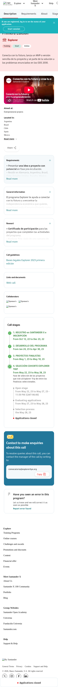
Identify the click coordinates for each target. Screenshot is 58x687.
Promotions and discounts (14, 550)
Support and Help (41, 667)
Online (26, 46)
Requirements (28, 13)
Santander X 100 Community (16, 587)
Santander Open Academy (15, 612)
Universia (7, 618)
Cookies (28, 667)
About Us (7, 581)
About (44, 13)
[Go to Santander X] (7, 3)
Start (17, 46)
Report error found (22, 508)
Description (10, 13)
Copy (39, 474)
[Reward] (50, 223)
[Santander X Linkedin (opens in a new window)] (25, 676)
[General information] (50, 192)
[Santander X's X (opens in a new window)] (4, 676)
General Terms (8, 667)
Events (6, 567)
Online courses (10, 538)
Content (6, 555)
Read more (12, 179)
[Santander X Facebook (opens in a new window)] (18, 676)
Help (51, 3)
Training (7, 46)
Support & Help (10, 643)
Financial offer (9, 561)
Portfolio (7, 592)
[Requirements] (50, 160)
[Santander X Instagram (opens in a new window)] (11, 676)
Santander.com (9, 629)
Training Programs (11, 533)
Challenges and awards (13, 544)
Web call (10, 282)
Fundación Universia (12, 623)
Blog (5, 598)
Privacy (19, 667)
